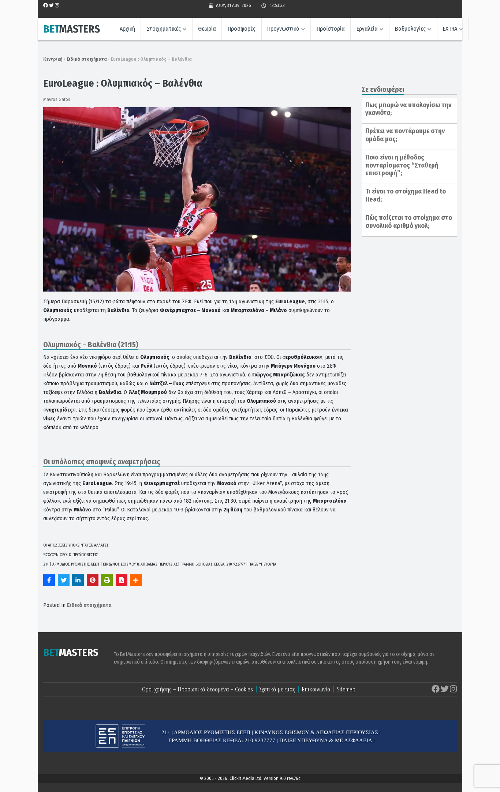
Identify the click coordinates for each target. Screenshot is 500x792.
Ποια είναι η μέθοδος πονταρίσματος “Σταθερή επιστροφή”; (402, 165)
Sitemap (346, 689)
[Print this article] (107, 580)
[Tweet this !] (64, 580)
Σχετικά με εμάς (277, 689)
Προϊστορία (331, 28)
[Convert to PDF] (121, 580)
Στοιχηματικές (164, 28)
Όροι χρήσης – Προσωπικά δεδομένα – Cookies (197, 689)
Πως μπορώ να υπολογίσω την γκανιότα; (408, 109)
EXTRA (450, 28)
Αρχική (127, 28)
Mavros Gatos (56, 99)
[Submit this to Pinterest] (92, 580)
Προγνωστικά (283, 28)
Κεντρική (53, 59)
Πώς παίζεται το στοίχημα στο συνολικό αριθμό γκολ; (408, 222)
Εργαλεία (367, 28)
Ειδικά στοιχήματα (87, 59)
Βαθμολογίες (410, 28)
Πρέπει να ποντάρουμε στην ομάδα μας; (405, 135)
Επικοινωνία (316, 689)
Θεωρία (207, 28)
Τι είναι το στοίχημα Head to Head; (405, 195)
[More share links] (136, 580)
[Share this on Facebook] (49, 580)
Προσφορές (241, 28)
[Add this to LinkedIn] (78, 580)
